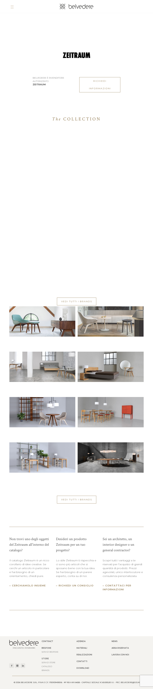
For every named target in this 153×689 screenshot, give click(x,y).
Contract (47, 641)
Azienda (80, 641)
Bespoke (46, 648)
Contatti (81, 661)
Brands (45, 670)
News (115, 641)
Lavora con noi (120, 654)
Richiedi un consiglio (76, 585)
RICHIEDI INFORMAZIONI (100, 85)
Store (45, 658)
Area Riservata (120, 648)
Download (82, 668)
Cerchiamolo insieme (29, 585)
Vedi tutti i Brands (76, 301)
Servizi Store (48, 662)
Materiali (81, 648)
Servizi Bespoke (50, 652)
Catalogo (47, 666)
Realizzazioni (84, 654)
